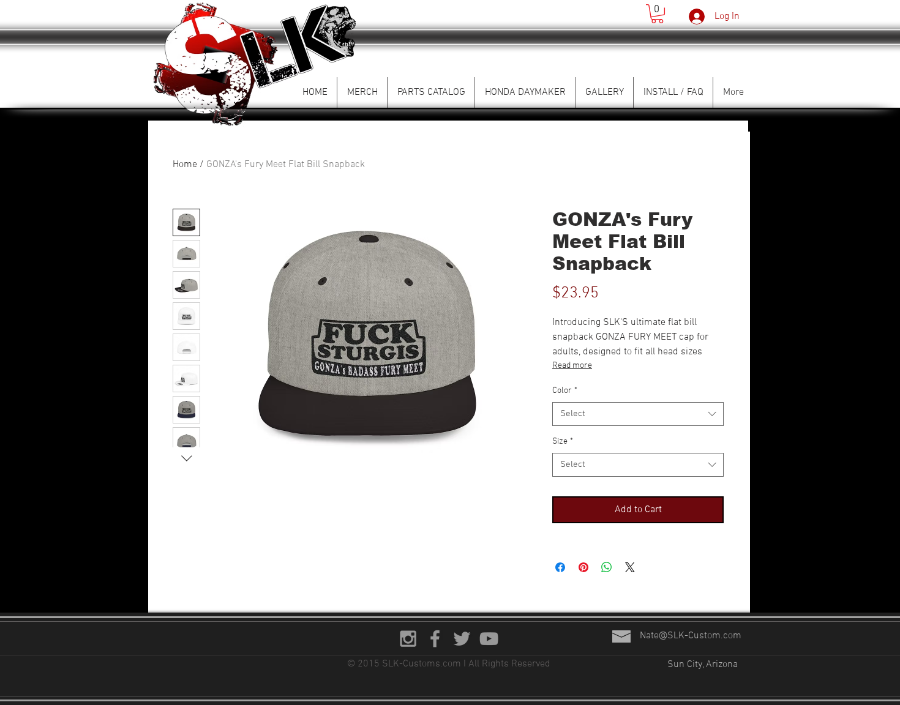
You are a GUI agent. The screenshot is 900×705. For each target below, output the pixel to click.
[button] (657, 13)
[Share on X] (630, 567)
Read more (572, 365)
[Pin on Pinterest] (583, 567)
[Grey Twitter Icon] (462, 638)
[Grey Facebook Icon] (435, 638)
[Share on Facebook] (560, 567)
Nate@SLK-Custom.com (690, 636)
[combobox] (638, 414)
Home (185, 165)
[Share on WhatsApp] (606, 567)
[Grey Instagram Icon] (408, 638)
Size (562, 441)
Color (564, 391)
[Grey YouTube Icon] (489, 638)
